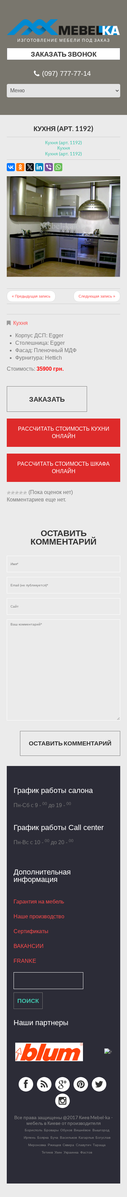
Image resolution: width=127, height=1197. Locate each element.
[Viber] (49, 167)
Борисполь (33, 1130)
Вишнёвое (82, 1130)
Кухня (20, 323)
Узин (58, 1152)
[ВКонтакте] (11, 167)
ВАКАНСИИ (29, 946)
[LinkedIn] (39, 167)
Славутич (83, 1145)
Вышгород (100, 1130)
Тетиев (47, 1152)
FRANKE (25, 961)
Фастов (86, 1152)
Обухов (66, 1130)
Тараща (99, 1145)
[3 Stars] (17, 493)
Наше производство (39, 916)
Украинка (71, 1152)
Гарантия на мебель (39, 901)
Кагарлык (86, 1137)
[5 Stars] (25, 493)
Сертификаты (31, 931)
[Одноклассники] (20, 167)
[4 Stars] (21, 493)
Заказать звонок (64, 54)
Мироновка (37, 1145)
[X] (30, 167)
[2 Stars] (13, 493)
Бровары (51, 1130)
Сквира (68, 1145)
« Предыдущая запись (31, 296)
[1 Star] (9, 493)
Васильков (68, 1137)
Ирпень (30, 1137)
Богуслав (103, 1137)
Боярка (43, 1137)
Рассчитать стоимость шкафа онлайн (63, 467)
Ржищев (54, 1145)
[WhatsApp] (58, 167)
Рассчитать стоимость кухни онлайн (63, 432)
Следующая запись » (97, 296)
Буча (54, 1137)
